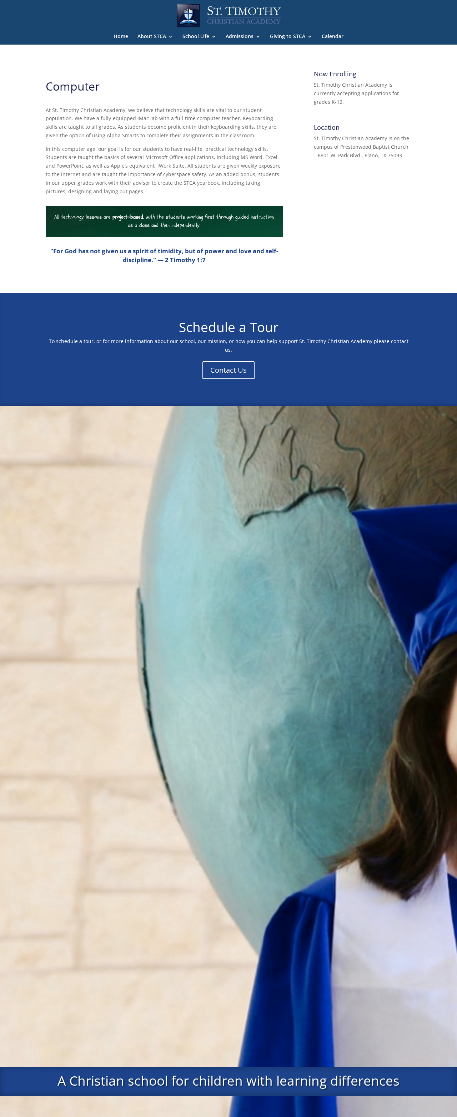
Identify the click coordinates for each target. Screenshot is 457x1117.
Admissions (239, 37)
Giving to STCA (287, 37)
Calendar (332, 37)
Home (121, 37)
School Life (195, 37)
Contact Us (228, 370)
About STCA (151, 37)
